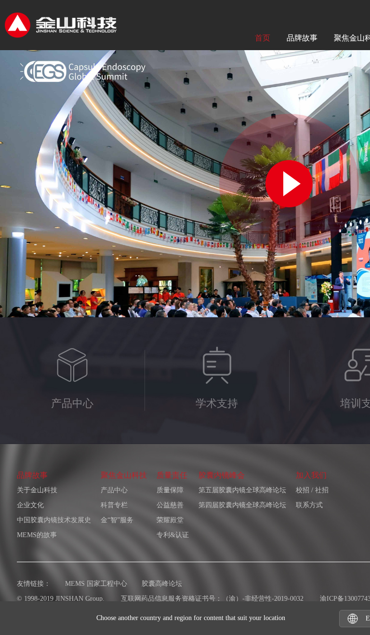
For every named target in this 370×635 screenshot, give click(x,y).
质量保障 (170, 490)
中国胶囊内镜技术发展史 (54, 520)
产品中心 (114, 490)
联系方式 (309, 505)
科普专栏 (114, 505)
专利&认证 (173, 535)
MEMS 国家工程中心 (96, 583)
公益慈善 (170, 505)
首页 (262, 38)
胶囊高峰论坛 (162, 583)
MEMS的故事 (37, 535)
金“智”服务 (117, 520)
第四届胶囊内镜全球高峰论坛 (242, 505)
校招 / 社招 (312, 490)
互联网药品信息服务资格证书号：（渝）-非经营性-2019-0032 (212, 598)
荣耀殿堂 (170, 520)
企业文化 (30, 505)
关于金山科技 (37, 490)
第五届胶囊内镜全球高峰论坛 (242, 490)
